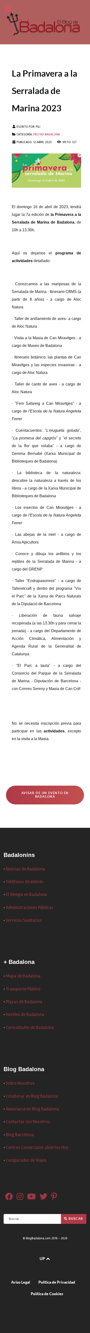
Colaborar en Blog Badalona (32, 1096)
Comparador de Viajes (26, 1160)
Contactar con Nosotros (28, 1122)
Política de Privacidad (56, 1282)
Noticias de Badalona (25, 869)
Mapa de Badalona (23, 976)
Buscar (75, 1218)
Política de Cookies (47, 1294)
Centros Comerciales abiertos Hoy (37, 1147)
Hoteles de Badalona (25, 1014)
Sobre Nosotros (20, 1083)
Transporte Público (23, 989)
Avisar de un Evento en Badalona (45, 794)
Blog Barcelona (20, 1135)
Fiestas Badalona (46, 134)
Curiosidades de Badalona (30, 1027)
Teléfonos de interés (24, 882)
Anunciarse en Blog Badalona (32, 1109)
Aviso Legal (20, 1282)
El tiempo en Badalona (26, 894)
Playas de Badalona (24, 1002)
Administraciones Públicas (29, 907)
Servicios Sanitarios (24, 920)
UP (43, 1258)
